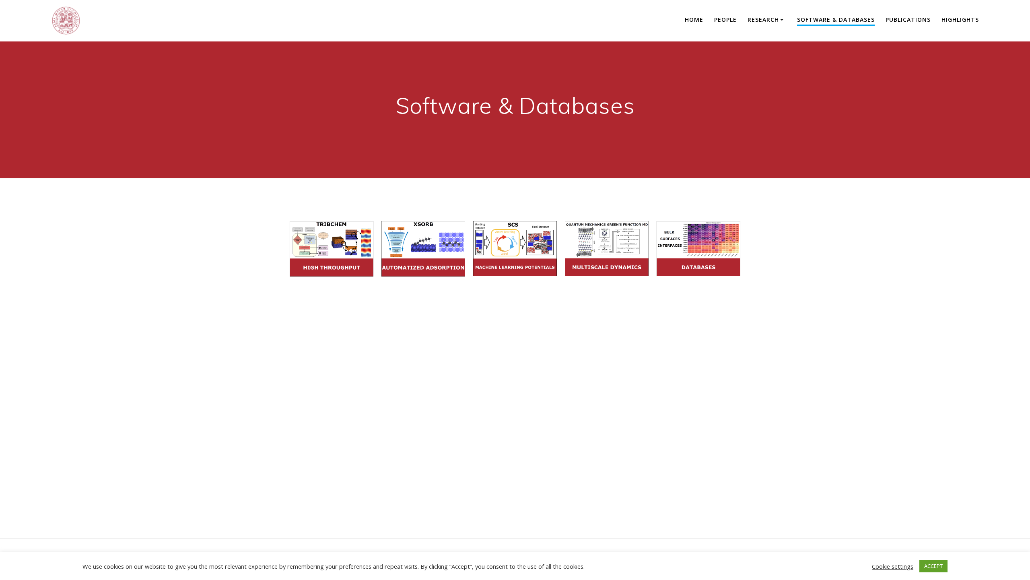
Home (694, 19)
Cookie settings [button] (892, 566)
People (725, 19)
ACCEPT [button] (933, 566)
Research (763, 19)
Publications (908, 19)
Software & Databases (836, 19)
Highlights (960, 19)
